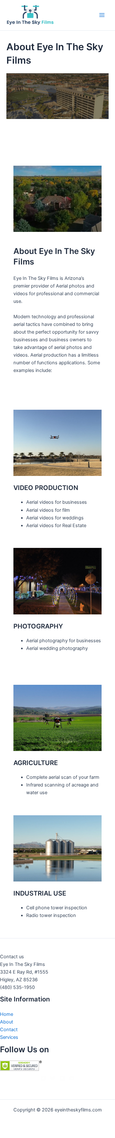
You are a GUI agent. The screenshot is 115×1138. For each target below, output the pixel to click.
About (6, 1022)
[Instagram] (62, 1078)
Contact (9, 1029)
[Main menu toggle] (102, 15)
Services (9, 1037)
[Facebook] (43, 1078)
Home (6, 1014)
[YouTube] (72, 1078)
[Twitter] (53, 1078)
